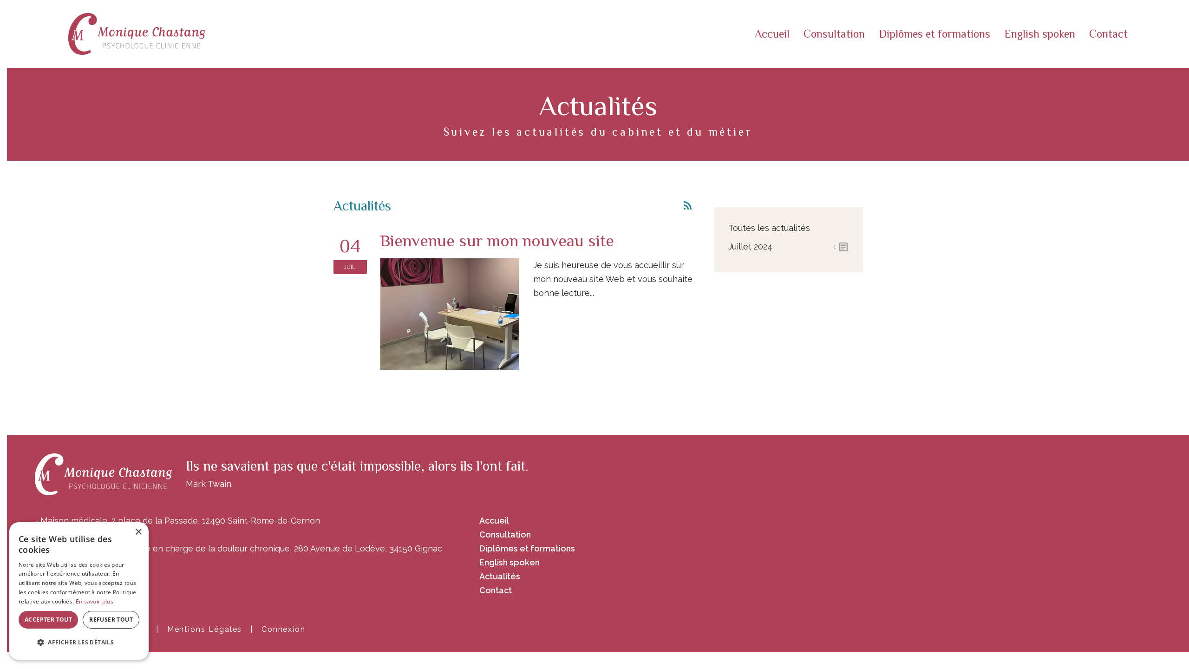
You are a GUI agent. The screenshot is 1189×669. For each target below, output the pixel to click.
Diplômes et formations (934, 33)
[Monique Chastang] (136, 33)
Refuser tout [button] (111, 619)
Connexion (283, 629)
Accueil (772, 33)
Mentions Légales (204, 629)
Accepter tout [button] (48, 619)
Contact (1108, 33)
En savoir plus (94, 601)
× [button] (138, 532)
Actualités (499, 576)
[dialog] (79, 591)
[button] (79, 642)
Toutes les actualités (769, 228)
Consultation (834, 33)
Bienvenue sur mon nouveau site (497, 240)
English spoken (1039, 33)
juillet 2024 (788, 247)
